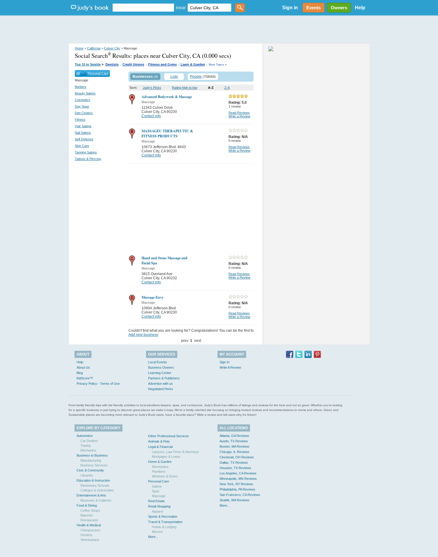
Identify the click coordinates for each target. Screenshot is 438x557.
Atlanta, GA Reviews (234, 435)
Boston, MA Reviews (234, 446)
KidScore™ (85, 378)
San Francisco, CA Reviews (240, 495)
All (78, 73)
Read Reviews (239, 112)
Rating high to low (184, 87)
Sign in (290, 7)
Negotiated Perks (160, 389)
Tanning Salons (86, 152)
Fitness (80, 119)
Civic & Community (90, 470)
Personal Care (98, 73)
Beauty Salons (85, 93)
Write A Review (230, 367)
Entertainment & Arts (91, 495)
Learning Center (159, 373)
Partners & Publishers (164, 378)
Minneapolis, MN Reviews (238, 478)
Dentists (112, 64)
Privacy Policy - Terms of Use (98, 383)
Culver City (112, 48)
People (196, 77)
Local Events (157, 362)
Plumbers (159, 471)
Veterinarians (89, 540)
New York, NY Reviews (236, 484)
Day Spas (82, 106)
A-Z (211, 87)
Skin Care (82, 146)
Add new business (143, 335)
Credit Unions (133, 64)
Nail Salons (83, 132)
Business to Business (92, 455)
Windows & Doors (165, 476)
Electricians (160, 466)
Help (360, 7)
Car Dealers (89, 441)
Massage (158, 496)
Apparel (157, 511)
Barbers (80, 87)
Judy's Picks (152, 87)
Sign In (224, 362)
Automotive (85, 435)
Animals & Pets (159, 441)
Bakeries (86, 515)
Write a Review (239, 116)
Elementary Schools (94, 485)
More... (153, 537)
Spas (155, 491)
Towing (85, 445)
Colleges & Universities (97, 490)
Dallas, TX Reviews (234, 462)
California (93, 48)
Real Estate (156, 501)
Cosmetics (82, 100)
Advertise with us (160, 383)
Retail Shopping (159, 506)
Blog (80, 373)
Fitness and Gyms (162, 64)
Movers (157, 531)
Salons (157, 486)
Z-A (227, 87)
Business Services (94, 465)
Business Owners (161, 367)
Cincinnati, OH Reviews (237, 457)
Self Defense (84, 139)
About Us (83, 367)
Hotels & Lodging (164, 527)
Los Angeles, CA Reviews (238, 473)
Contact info (151, 116)
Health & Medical (89, 525)
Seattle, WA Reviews (234, 500)
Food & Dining (87, 505)
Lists (174, 77)
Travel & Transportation (165, 522)
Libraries (86, 475)
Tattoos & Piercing (88, 159)
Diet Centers (84, 113)
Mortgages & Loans (166, 456)
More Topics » (217, 64)
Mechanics (88, 450)
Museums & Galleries (95, 500)
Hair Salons (83, 126)
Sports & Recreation (162, 516)
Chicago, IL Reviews (234, 452)
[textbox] (143, 8)
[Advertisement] (219, 29)
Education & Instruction (93, 480)
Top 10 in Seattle (88, 64)
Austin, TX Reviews (234, 441)
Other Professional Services (168, 436)
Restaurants (89, 520)
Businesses (143, 77)
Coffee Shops (90, 510)
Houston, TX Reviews (235, 468)
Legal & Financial (160, 447)
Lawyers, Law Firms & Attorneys (175, 452)
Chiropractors (90, 530)
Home (79, 48)
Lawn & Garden (193, 64)
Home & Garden (160, 461)
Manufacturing (90, 460)
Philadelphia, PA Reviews (237, 489)
